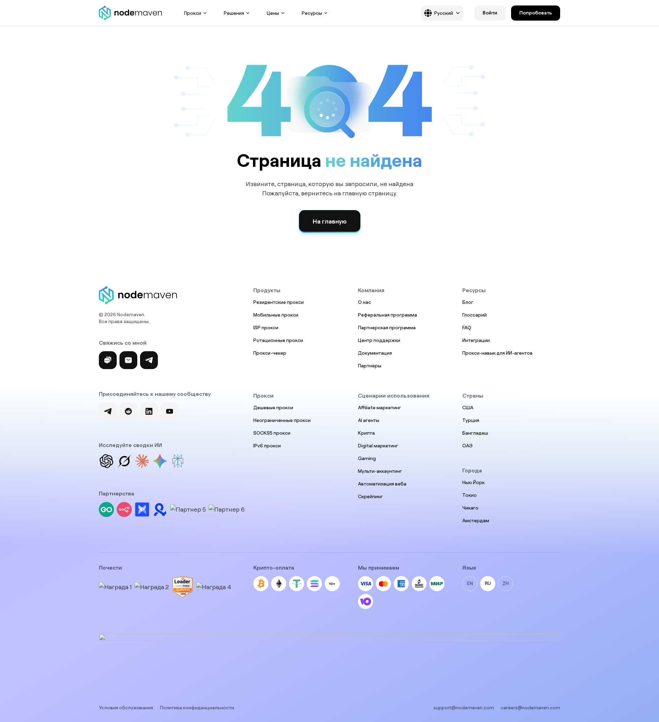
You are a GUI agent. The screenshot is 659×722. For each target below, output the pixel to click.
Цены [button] (273, 13)
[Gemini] (159, 461)
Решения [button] (234, 13)
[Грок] (124, 461)
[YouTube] (169, 411)
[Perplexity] (177, 461)
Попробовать (535, 12)
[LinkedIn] (149, 411)
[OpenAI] (106, 461)
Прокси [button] (192, 13)
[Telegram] (149, 360)
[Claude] (142, 461)
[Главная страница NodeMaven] (130, 13)
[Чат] (108, 360)
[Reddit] (128, 411)
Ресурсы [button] (312, 13)
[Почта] (128, 360)
